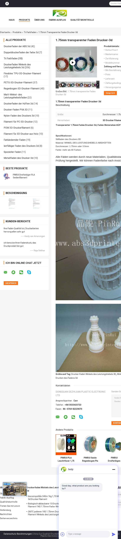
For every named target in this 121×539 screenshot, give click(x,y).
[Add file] (62, 534)
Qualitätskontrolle (82, 20)
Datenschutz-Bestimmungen (18, 534)
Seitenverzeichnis (8, 518)
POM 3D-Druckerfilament (17, 127)
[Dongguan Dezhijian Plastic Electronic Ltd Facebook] (7, 3)
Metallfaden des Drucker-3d (18, 158)
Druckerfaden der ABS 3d (17, 46)
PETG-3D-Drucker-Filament (18, 82)
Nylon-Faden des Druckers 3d (19, 115)
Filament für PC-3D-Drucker (18, 121)
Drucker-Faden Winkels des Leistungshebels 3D (93, 374)
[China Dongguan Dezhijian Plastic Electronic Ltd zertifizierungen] (12, 203)
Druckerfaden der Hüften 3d (18, 103)
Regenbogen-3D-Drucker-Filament (22, 88)
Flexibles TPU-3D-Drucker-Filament (22, 73)
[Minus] (113, 469)
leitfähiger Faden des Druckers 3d (21, 146)
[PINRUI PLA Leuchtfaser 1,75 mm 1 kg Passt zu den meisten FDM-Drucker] (66, 444)
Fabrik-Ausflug (57, 20)
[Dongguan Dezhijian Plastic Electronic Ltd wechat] (23, 272)
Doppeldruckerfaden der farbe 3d (21, 52)
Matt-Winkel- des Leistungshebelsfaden (15, 96)
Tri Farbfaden (30, 32)
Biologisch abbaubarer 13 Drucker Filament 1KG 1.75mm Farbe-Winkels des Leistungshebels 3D (47, 505)
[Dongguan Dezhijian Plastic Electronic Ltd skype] (31, 272)
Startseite (5, 32)
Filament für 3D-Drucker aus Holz (21, 133)
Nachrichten (6, 514)
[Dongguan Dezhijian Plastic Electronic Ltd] (60, 13)
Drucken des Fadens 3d (67, 378)
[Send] (113, 534)
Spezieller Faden (12, 152)
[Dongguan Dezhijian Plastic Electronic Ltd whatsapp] (15, 272)
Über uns (39, 20)
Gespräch (110, 93)
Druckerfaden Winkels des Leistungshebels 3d (17, 66)
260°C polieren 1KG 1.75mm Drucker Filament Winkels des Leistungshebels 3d (48, 513)
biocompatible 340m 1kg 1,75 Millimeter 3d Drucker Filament (47, 497)
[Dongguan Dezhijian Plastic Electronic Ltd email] (7, 272)
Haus (11, 20)
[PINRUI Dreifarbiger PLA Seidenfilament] (7, 176)
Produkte (24, 20)
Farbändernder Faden (15, 139)
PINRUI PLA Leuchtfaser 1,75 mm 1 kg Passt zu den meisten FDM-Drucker (66, 459)
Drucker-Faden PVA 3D (16, 109)
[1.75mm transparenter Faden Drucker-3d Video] (73, 62)
